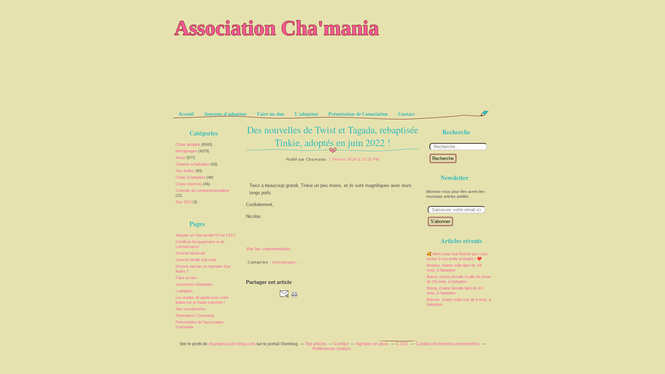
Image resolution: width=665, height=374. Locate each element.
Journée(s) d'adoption (194, 284)
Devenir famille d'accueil (196, 260)
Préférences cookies (331, 348)
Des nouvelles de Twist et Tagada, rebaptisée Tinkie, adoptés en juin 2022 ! (332, 136)
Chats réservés (189, 184)
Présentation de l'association (358, 114)
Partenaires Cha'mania (195, 315)
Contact (406, 114)
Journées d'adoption (225, 114)
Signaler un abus (372, 343)
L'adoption (306, 114)
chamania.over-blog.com (232, 343)
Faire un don (270, 114)
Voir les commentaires (268, 248)
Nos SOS (184, 202)
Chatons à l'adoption (193, 164)
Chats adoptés (188, 144)
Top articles (316, 343)
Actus (180, 157)
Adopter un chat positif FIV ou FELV (205, 235)
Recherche (443, 158)
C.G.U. (402, 343)
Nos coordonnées (191, 309)
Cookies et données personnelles (447, 343)
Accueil (186, 114)
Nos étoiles (185, 171)
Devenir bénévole (190, 253)
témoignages (186, 151)
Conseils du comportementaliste (202, 190)
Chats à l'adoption (190, 177)
